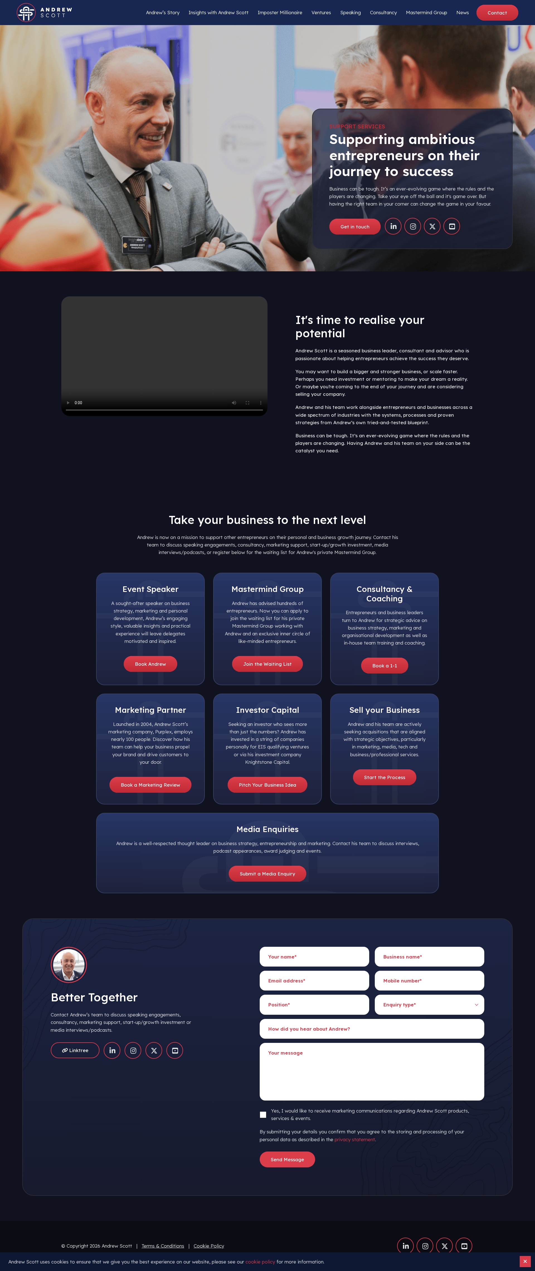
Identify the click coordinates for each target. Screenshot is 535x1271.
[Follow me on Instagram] (412, 226)
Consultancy (383, 12)
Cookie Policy (209, 1246)
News (462, 12)
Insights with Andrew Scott (219, 12)
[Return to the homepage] (44, 12)
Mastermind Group (426, 12)
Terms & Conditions (163, 1246)
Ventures (321, 12)
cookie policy (260, 1262)
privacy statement (355, 1139)
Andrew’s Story (162, 12)
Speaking (350, 12)
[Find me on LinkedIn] (393, 226)
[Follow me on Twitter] (432, 226)
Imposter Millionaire (280, 12)
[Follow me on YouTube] (451, 226)
